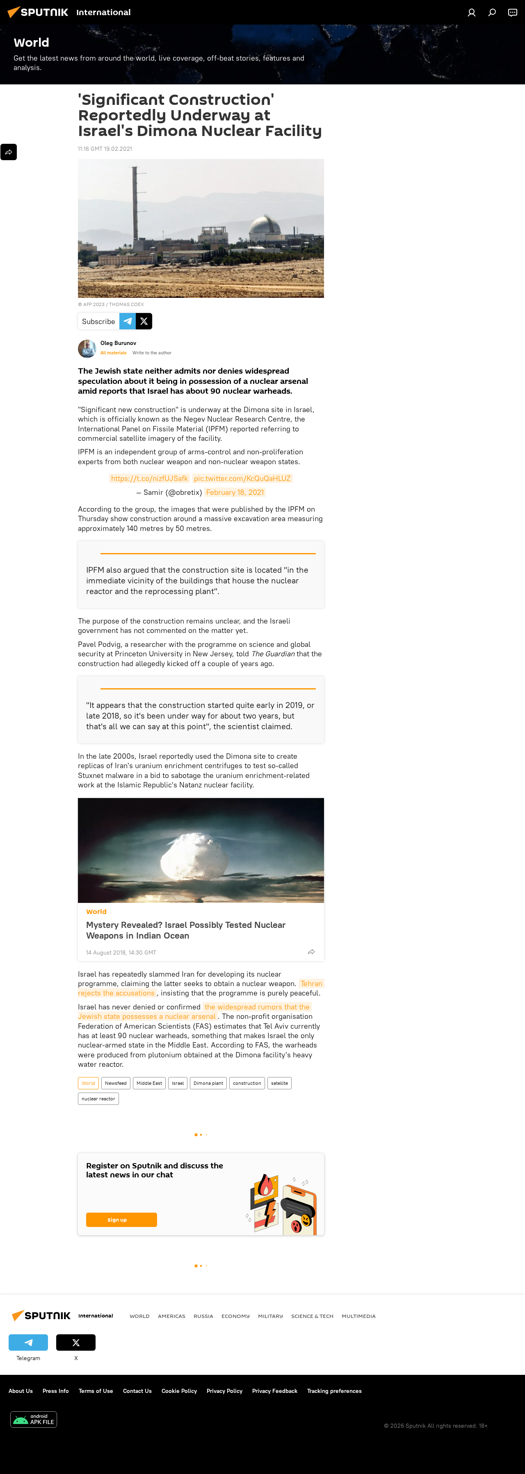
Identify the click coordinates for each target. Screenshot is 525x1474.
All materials (113, 353)
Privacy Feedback (274, 1391)
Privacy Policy (224, 1391)
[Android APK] (34, 1420)
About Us (21, 1391)
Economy (235, 1316)
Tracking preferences (334, 1391)
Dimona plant (208, 1083)
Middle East (149, 1083)
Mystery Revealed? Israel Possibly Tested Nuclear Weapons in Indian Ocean (185, 930)
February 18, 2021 (235, 492)
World (96, 912)
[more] (311, 951)
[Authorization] (471, 12)
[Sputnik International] (40, 19)
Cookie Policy (179, 1391)
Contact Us (137, 1391)
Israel (178, 1083)
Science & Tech (312, 1316)
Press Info (56, 1391)
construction (247, 1083)
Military (270, 1316)
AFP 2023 (94, 304)
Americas (171, 1316)
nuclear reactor (98, 1098)
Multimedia (359, 1316)
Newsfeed (116, 1083)
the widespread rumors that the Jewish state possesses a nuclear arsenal (195, 1011)
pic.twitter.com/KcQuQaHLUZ (242, 478)
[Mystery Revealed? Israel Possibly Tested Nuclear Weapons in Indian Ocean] (201, 850)
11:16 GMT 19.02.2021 (105, 148)
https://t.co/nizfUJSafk (149, 478)
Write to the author (151, 353)
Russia (203, 1316)
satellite (279, 1083)
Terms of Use (96, 1391)
